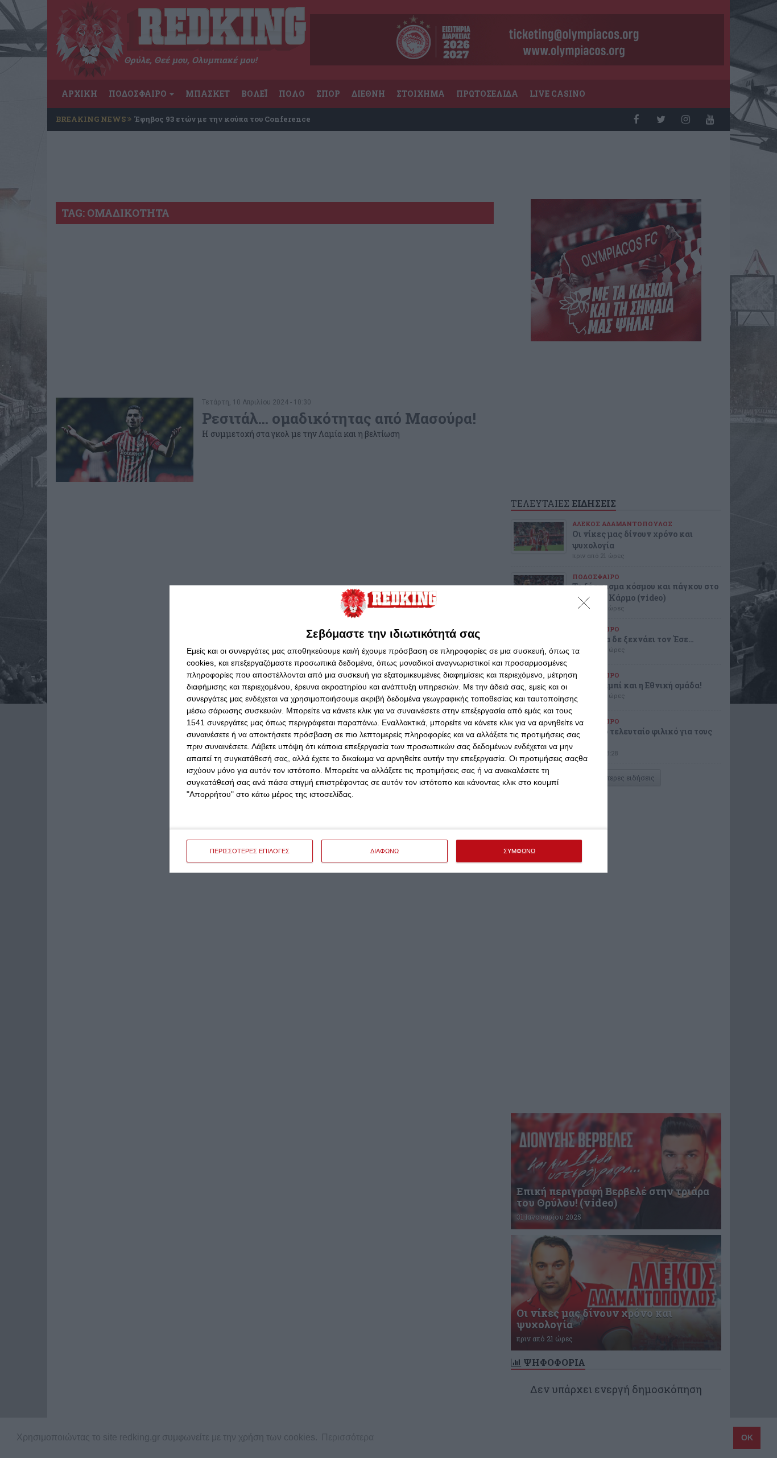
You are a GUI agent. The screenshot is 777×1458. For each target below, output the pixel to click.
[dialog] (388, 729)
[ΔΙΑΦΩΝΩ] (587, 606)
